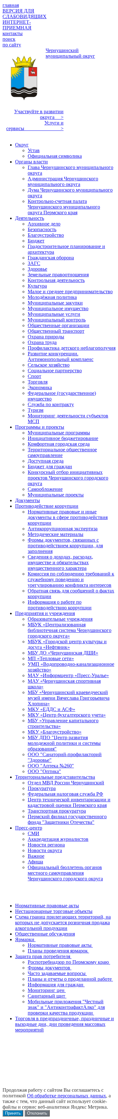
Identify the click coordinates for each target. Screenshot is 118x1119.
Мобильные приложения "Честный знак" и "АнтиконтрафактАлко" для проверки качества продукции (66, 1007)
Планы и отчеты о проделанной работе (70, 979)
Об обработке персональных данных (66, 1095)
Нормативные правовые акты (47, 905)
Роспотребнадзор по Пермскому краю (69, 962)
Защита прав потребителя (43, 956)
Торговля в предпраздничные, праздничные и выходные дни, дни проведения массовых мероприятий (64, 1024)
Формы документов (49, 967)
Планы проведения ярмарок (58, 950)
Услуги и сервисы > (35, 125)
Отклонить (37, 1113)
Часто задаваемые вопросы (57, 973)
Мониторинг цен (47, 990)
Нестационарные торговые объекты (54, 911)
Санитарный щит (47, 996)
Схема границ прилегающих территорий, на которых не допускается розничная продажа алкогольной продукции (63, 922)
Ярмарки (25, 939)
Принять (13, 1113)
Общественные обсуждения (45, 933)
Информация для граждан (56, 984)
